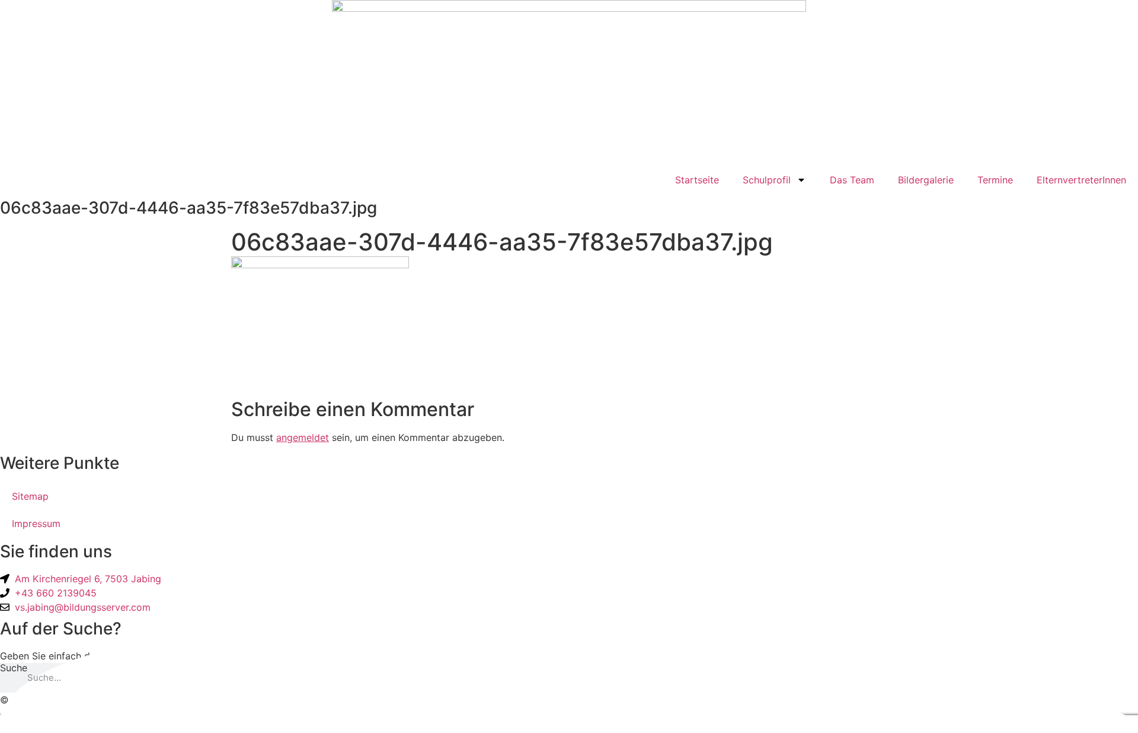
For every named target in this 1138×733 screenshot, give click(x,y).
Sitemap (30, 496)
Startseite (697, 180)
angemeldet (302, 437)
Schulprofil (767, 180)
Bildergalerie (926, 180)
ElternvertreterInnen (1081, 180)
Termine (995, 180)
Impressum (36, 523)
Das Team (852, 180)
